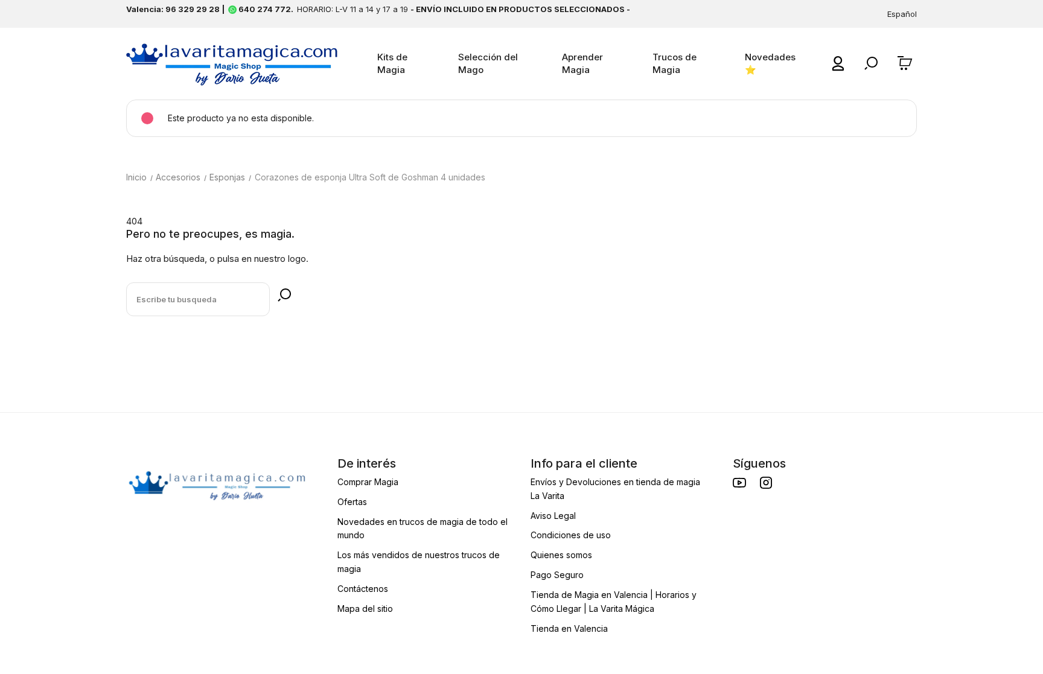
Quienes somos (561, 555)
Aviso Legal (553, 515)
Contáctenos (362, 588)
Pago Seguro (557, 575)
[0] (906, 63)
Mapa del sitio (365, 608)
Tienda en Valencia (569, 628)
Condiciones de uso (571, 535)
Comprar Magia (367, 482)
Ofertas (352, 502)
